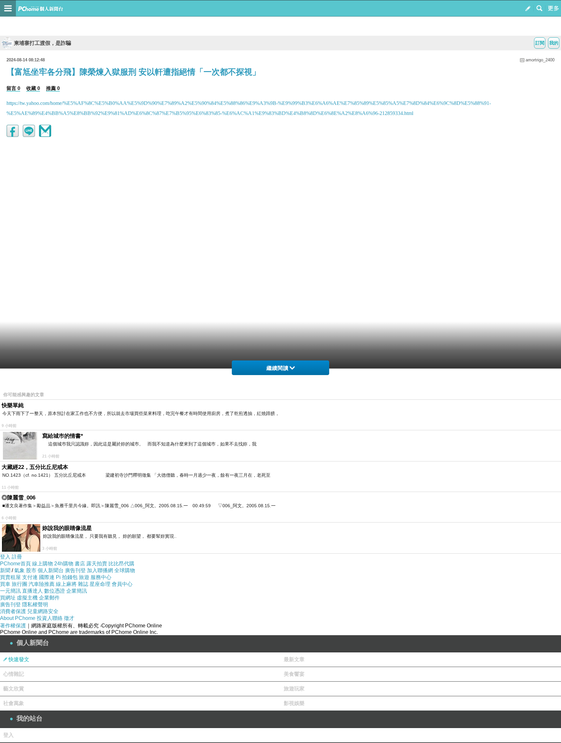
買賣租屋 (10, 577)
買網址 (8, 597)
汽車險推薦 (42, 584)
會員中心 (122, 584)
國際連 (47, 577)
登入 (5, 557)
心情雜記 (13, 674)
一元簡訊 (10, 591)
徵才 (69, 618)
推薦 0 (53, 88)
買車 (5, 584)
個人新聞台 (51, 570)
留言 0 (13, 88)
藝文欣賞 (13, 688)
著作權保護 (13, 625)
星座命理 (100, 584)
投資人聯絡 (50, 618)
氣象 (19, 570)
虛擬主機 (27, 597)
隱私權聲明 (35, 604)
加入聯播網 (100, 570)
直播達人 (32, 591)
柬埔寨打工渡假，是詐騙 (42, 43)
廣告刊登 (75, 570)
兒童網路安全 (42, 611)
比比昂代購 (121, 563)
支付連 (30, 577)
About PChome (17, 618)
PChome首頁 (15, 563)
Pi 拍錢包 (67, 577)
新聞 (5, 570)
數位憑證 (54, 591)
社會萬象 (13, 703)
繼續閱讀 (278, 368)
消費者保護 (13, 611)
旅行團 (19, 584)
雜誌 (83, 584)
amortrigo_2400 (540, 59)
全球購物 (124, 570)
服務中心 (101, 577)
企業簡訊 (76, 591)
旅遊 (84, 577)
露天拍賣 (96, 563)
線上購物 (42, 563)
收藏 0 (33, 88)
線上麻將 (66, 584)
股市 (31, 570)
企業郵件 (49, 597)
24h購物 (63, 563)
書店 (80, 563)
